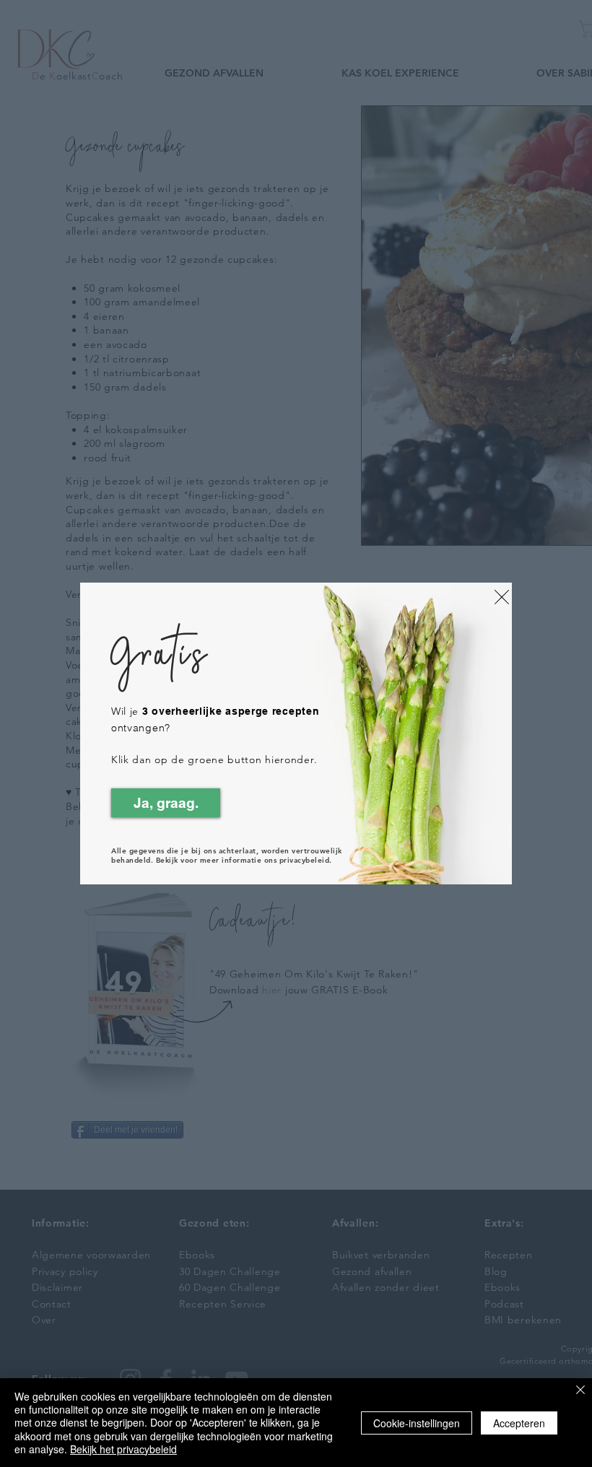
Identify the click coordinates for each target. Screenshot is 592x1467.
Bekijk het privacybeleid (123, 1449)
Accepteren (519, 1423)
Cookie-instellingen (416, 1423)
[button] (502, 597)
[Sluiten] (580, 1391)
